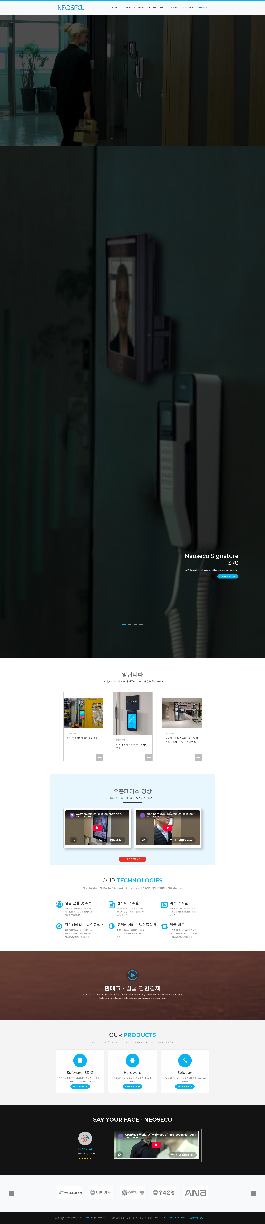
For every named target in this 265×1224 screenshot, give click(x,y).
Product (143, 7)
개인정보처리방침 (196, 1218)
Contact (188, 7)
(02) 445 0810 (169, 1218)
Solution (158, 7)
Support (173, 7)
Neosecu (85, 1218)
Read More (79, 1086)
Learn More (228, 576)
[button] (134, 7)
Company (127, 7)
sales (182, 1218)
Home (114, 7)
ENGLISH (202, 7)
